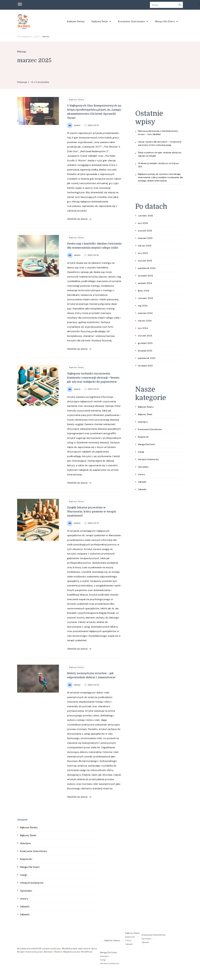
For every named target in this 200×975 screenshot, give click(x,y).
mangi (141, 451)
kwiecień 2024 (145, 313)
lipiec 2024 (143, 290)
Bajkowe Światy (76, 21)
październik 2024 (147, 268)
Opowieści (143, 466)
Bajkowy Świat (99, 21)
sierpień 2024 (145, 283)
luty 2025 (143, 253)
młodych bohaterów (148, 459)
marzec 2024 (145, 320)
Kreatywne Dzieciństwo (132, 21)
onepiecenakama (51, 948)
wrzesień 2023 (145, 365)
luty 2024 (143, 328)
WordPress (86, 952)
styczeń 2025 (145, 260)
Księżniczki (143, 436)
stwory (141, 474)
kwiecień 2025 (145, 238)
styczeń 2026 (145, 230)
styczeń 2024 (145, 335)
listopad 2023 (145, 350)
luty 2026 (143, 223)
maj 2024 (143, 305)
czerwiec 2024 (145, 298)
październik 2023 (146, 358)
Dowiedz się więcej (77, 219)
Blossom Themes (53, 952)
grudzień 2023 (145, 343)
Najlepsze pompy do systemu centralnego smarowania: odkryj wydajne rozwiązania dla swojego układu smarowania (160, 177)
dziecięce (143, 421)
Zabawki (142, 481)
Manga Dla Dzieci (165, 21)
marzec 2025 (144, 245)
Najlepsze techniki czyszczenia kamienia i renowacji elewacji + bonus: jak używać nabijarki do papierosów (93, 377)
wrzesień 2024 (145, 275)
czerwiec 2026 (145, 215)
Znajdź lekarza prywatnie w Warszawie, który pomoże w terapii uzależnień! (91, 511)
